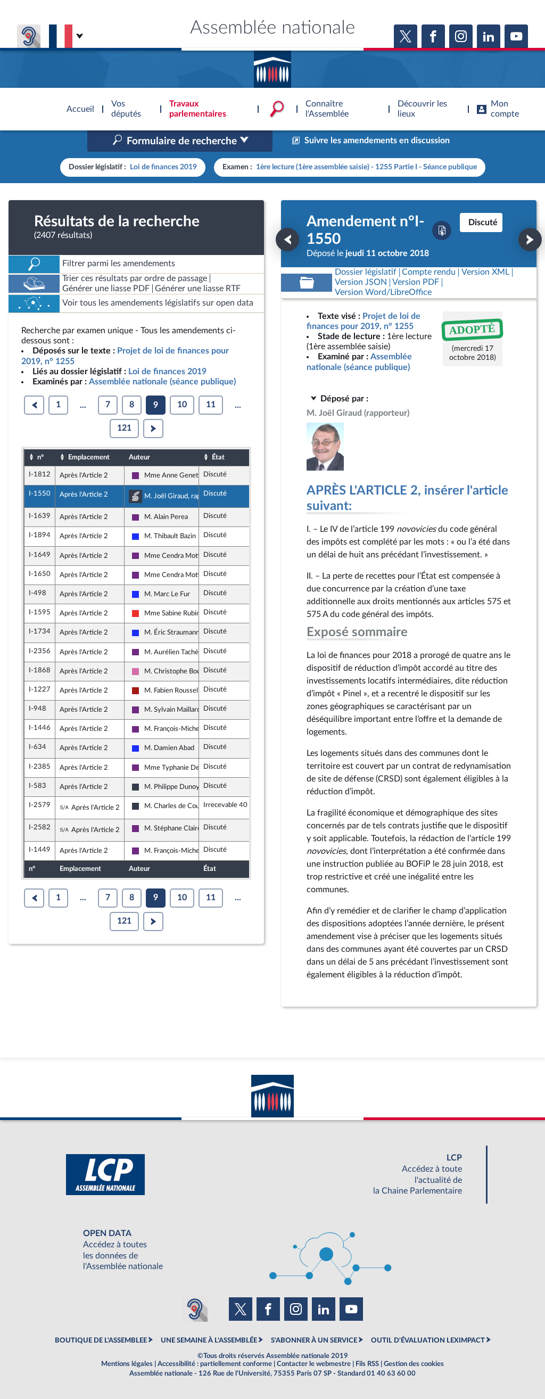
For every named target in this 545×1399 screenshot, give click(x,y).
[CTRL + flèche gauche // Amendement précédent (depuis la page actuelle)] (287, 239)
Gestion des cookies (414, 1364)
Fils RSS (367, 1364)
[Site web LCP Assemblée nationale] (272, 1174)
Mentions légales (127, 1364)
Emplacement (89, 457)
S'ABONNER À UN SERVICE (314, 1340)
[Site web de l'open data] (272, 1250)
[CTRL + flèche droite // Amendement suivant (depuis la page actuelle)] (530, 239)
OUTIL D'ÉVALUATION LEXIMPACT (428, 1340)
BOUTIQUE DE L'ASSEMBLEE (101, 1340)
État (218, 457)
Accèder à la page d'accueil (272, 65)
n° (40, 457)
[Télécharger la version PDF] (441, 230)
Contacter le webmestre (314, 1364)
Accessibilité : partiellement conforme (215, 1364)
